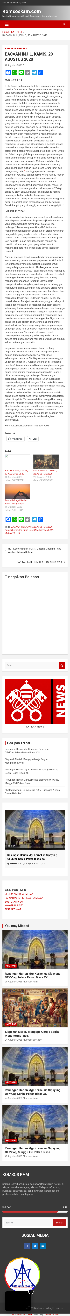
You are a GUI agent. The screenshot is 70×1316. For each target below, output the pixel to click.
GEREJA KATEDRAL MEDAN (19, 894)
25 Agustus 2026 (13, 981)
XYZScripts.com (52, 1315)
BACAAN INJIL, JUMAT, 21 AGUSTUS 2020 (39, 562)
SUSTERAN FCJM (14, 901)
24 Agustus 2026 (13, 1039)
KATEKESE (10, 48)
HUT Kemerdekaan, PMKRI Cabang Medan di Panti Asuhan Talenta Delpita (34, 550)
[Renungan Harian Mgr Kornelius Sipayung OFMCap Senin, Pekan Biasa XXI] (35, 811)
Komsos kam (31, 981)
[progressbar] (35, 1212)
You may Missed (17, 926)
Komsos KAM (46, 530)
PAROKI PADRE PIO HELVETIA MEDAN (24, 898)
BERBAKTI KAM (13, 909)
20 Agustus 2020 (13, 65)
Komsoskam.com (21, 11)
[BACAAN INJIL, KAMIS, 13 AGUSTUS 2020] (17, 462)
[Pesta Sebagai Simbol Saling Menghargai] (17, 491)
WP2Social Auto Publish (22, 1315)
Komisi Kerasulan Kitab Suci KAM (21, 530)
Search (62, 665)
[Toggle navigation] (6, 24)
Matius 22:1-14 (12, 533)
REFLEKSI (22, 48)
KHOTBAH (12, 846)
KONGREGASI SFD (14, 905)
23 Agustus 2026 (13, 1156)
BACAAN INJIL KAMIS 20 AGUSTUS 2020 (32, 526)
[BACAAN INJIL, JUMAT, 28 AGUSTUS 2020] (46, 462)
